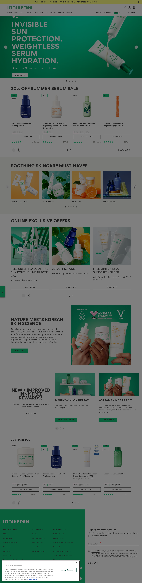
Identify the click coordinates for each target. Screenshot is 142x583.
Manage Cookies (67, 570)
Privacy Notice (32, 579)
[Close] (76, 562)
